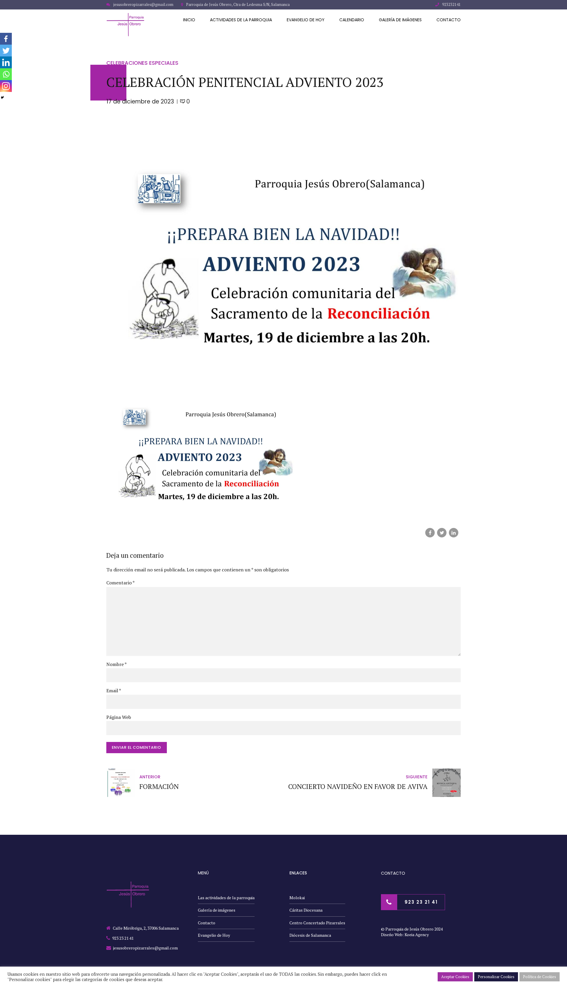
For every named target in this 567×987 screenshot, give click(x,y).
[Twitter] (6, 50)
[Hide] (2, 97)
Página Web (118, 717)
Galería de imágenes (400, 20)
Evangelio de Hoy (214, 935)
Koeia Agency (417, 934)
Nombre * (116, 664)
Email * (113, 690)
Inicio (189, 20)
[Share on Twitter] (442, 532)
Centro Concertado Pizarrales (317, 923)
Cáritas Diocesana (305, 910)
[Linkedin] (6, 62)
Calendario (351, 20)
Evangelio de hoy (306, 20)
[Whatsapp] (6, 74)
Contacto (448, 20)
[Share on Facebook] (430, 532)
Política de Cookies (539, 976)
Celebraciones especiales (142, 63)
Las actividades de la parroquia (226, 897)
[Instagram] (6, 86)
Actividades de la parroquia (241, 20)
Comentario (120, 582)
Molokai (297, 897)
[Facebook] (6, 39)
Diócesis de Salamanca (310, 935)
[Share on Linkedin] (453, 532)
